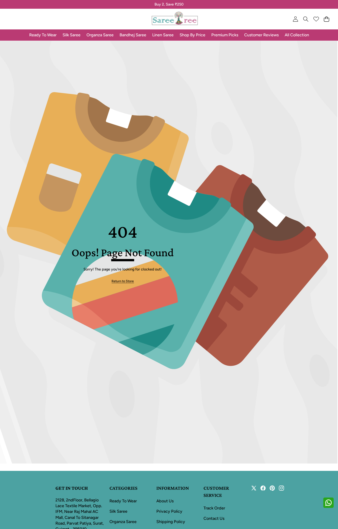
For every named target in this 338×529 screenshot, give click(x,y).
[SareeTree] (175, 19)
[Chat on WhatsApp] (328, 502)
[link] (123, 281)
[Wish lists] (316, 19)
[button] (17, 4)
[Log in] (295, 19)
